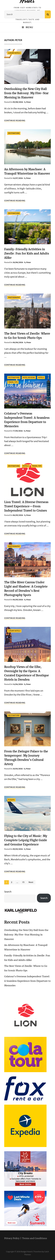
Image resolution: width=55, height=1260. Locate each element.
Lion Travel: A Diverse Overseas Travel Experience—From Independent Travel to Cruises (26, 506)
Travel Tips (13, 382)
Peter (28, 102)
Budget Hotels (26, 1252)
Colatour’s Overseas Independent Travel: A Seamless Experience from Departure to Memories (27, 981)
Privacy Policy (11, 1238)
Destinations (13, 133)
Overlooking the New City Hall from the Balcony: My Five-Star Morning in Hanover (26, 93)
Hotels (41, 378)
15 (24, 882)
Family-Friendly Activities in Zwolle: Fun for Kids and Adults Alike (26, 253)
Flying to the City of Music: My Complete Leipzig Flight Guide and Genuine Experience (25, 840)
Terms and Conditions (34, 1238)
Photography (14, 297)
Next (31, 882)
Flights (11, 800)
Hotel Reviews (29, 378)
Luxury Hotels (14, 53)
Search (7, 891)
